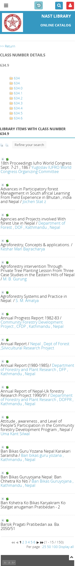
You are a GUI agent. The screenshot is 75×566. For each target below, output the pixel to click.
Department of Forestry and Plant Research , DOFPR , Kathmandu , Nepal (37, 399)
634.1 (18, 93)
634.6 (18, 118)
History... (39, 6)
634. (17, 83)
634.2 (18, 98)
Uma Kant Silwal (15, 433)
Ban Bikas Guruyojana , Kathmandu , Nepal (37, 483)
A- (5, 562)
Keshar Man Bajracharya (23, 249)
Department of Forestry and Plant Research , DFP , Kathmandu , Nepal (37, 369)
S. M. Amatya (27, 300)
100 (55, 546)
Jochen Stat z (34, 201)
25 (44, 546)
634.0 (18, 88)
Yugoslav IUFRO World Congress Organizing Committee (36, 169)
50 (49, 546)
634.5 (18, 113)
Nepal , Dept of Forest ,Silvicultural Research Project (35, 346)
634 (16, 78)
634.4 (18, 108)
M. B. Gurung (15, 279)
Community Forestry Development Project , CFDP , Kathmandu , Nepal (32, 324)
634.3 (18, 103)
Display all (66, 546)
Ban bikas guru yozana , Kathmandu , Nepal (32, 457)
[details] (2, 159)
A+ (13, 562)
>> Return (7, 46)
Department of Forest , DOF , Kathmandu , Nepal (33, 225)
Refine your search (29, 144)
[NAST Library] (12, 22)
